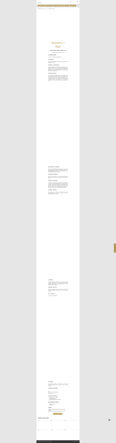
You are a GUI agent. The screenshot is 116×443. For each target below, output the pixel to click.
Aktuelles (67, 5)
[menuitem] (41, 5)
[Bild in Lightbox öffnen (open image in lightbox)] (44, 424)
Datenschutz (42, 441)
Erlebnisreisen (41, 5)
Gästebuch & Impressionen (58, 5)
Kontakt (39, 441)
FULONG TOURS (72, 5)
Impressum (46, 441)
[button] (57, 414)
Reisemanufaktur (49, 5)
